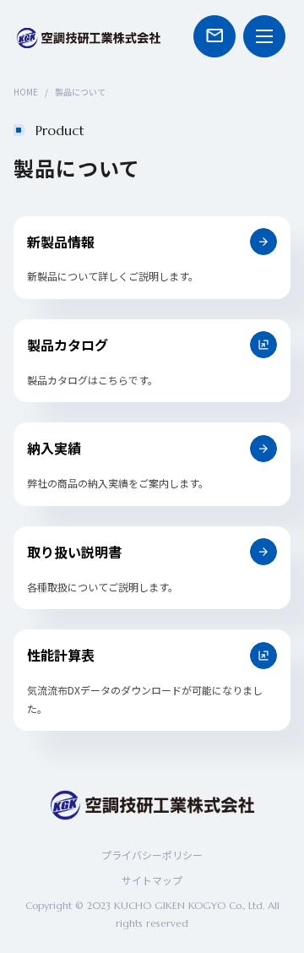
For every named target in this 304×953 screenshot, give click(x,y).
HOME (26, 91)
